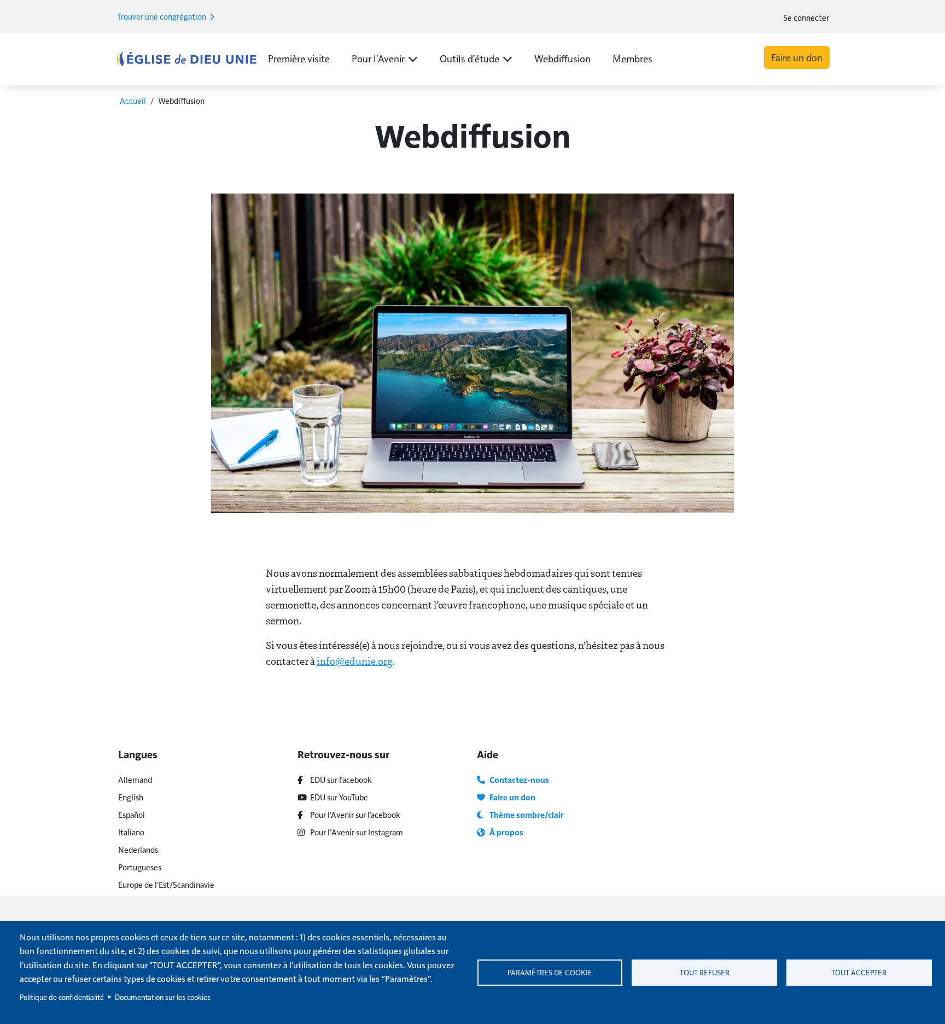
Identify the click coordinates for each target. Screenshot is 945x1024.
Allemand (135, 779)
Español (131, 814)
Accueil (133, 100)
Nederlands (138, 849)
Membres (632, 58)
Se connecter (806, 17)
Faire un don (796, 57)
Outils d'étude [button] (469, 58)
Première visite (299, 58)
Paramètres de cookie (550, 972)
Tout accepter (858, 972)
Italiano (131, 832)
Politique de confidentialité (62, 997)
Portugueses (139, 867)
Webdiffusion (562, 58)
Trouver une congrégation (162, 16)
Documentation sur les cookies (163, 997)
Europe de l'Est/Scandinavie (166, 884)
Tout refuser (705, 972)
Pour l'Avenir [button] (378, 58)
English (130, 797)
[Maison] (186, 58)
